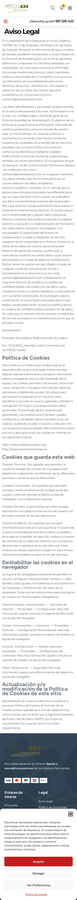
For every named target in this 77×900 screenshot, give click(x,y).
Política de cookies (36, 894)
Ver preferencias (38, 885)
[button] (70, 814)
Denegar (38, 873)
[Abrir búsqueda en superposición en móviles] (53, 8)
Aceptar (38, 862)
